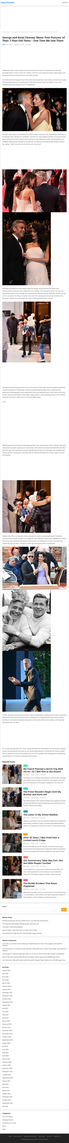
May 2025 (5, 1015)
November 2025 (7, 996)
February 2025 (6, 1024)
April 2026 (5, 980)
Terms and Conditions (30, 1136)
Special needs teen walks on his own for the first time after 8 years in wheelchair (38, 954)
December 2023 (7, 1068)
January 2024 (6, 1065)
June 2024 (5, 1049)
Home (3, 32)
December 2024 (7, 1030)
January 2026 (6, 989)
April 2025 (5, 1018)
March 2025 (6, 1021)
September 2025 (7, 1002)
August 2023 (6, 1081)
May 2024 (5, 1053)
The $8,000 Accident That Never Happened (40, 885)
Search (4, 906)
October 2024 (6, 1037)
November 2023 (7, 1071)
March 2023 (6, 1090)
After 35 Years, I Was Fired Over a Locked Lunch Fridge (41, 839)
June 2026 (5, 977)
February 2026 (6, 986)
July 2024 (5, 1046)
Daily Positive (7, 2)
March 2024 (6, 1059)
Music (4, 1126)
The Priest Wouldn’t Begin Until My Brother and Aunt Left (42, 793)
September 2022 (7, 1103)
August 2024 (6, 1043)
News (8, 32)
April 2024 (5, 1056)
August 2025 (6, 1005)
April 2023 (5, 1087)
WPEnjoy (45, 1139)
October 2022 (6, 1100)
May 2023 (5, 1084)
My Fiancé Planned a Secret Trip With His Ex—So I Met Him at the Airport (43, 770)
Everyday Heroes (7, 1120)
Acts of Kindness (7, 1117)
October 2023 (6, 1075)
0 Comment (28, 44)
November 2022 (7, 1097)
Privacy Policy (18, 1136)
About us (49, 1136)
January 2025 (6, 1027)
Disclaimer (42, 1136)
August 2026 (6, 970)
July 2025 (5, 1008)
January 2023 (6, 1094)
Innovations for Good (9, 1123)
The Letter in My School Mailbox (40, 814)
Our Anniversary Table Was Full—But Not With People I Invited (43, 862)
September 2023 (7, 1078)
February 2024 (6, 1062)
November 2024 (7, 1034)
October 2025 (6, 999)
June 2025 (5, 1011)
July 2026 (5, 974)
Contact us (57, 1136)
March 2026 (6, 983)
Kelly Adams (10, 44)
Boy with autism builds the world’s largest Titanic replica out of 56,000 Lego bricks (34, 957)
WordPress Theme (37, 1139)
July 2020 (5, 1106)
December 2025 (7, 993)
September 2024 (7, 1040)
